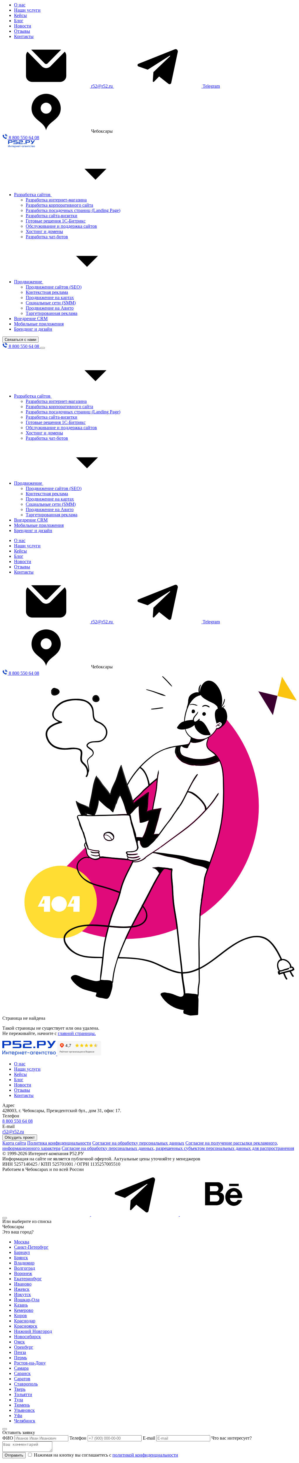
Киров (20, 1315)
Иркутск (22, 1294)
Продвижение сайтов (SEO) (53, 286)
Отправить (14, 1455)
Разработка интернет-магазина (56, 199)
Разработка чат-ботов (47, 236)
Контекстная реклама (47, 292)
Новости (22, 25)
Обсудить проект (20, 1137)
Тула (18, 1399)
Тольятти (23, 1394)
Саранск (22, 1373)
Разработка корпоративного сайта (59, 205)
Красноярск (25, 1326)
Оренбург (23, 1347)
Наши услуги (27, 10)
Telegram (211, 86)
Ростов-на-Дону (30, 1362)
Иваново (23, 1283)
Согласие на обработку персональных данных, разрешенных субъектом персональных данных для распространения (178, 1148)
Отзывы (22, 31)
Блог (18, 20)
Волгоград (24, 1268)
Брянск (21, 1257)
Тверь (19, 1389)
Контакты (24, 36)
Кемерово (23, 1310)
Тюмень (22, 1404)
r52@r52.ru (102, 86)
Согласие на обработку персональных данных (138, 1143)
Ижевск (21, 1289)
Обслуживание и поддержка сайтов (61, 226)
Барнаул (22, 1252)
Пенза (20, 1352)
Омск (19, 1341)
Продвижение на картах (50, 297)
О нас (19, 4)
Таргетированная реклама (51, 313)
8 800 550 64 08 (23, 137)
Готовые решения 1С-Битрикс (56, 220)
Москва (21, 1241)
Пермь (20, 1357)
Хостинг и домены (44, 231)
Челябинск (24, 1420)
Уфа (18, 1415)
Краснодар (24, 1320)
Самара (21, 1368)
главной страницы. (77, 1033)
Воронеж (23, 1273)
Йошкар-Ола (26, 1299)
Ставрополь (26, 1383)
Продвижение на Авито (50, 308)
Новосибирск (27, 1336)
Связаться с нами (20, 339)
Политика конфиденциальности (59, 1143)
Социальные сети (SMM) (51, 302)
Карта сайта (14, 1143)
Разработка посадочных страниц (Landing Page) (73, 210)
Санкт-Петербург (31, 1247)
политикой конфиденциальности (145, 1454)
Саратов (22, 1378)
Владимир (24, 1262)
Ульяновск (24, 1410)
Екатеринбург (28, 1278)
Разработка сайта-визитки (51, 215)
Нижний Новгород (33, 1331)
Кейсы (20, 15)
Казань (21, 1304)
